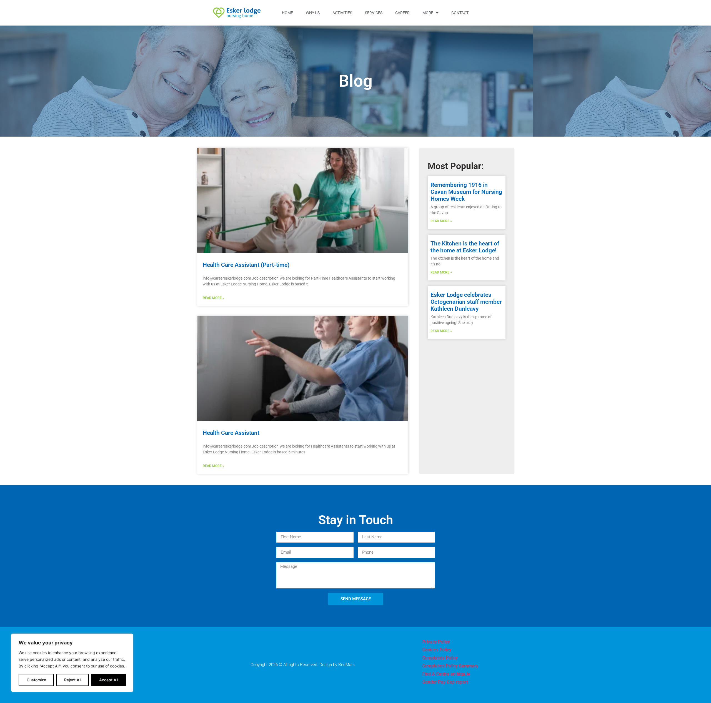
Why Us (313, 13)
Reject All (72, 679)
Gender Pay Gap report (445, 682)
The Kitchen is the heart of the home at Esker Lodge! (464, 247)
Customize (36, 679)
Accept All (108, 679)
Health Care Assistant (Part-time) (246, 265)
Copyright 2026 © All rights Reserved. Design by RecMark (303, 664)
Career (402, 13)
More (427, 13)
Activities (342, 13)
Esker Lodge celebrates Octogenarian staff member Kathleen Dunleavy (466, 302)
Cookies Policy (436, 649)
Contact (460, 13)
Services (373, 13)
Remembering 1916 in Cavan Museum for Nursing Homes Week (466, 192)
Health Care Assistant (231, 433)
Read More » (213, 298)
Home (287, 13)
